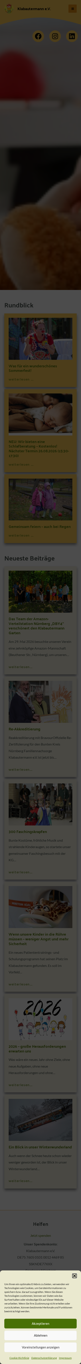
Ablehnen (40, 1335)
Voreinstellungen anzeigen (40, 1347)
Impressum (65, 1357)
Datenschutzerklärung (44, 1357)
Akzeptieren (40, 1323)
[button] (74, 1276)
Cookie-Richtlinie (19, 1357)
